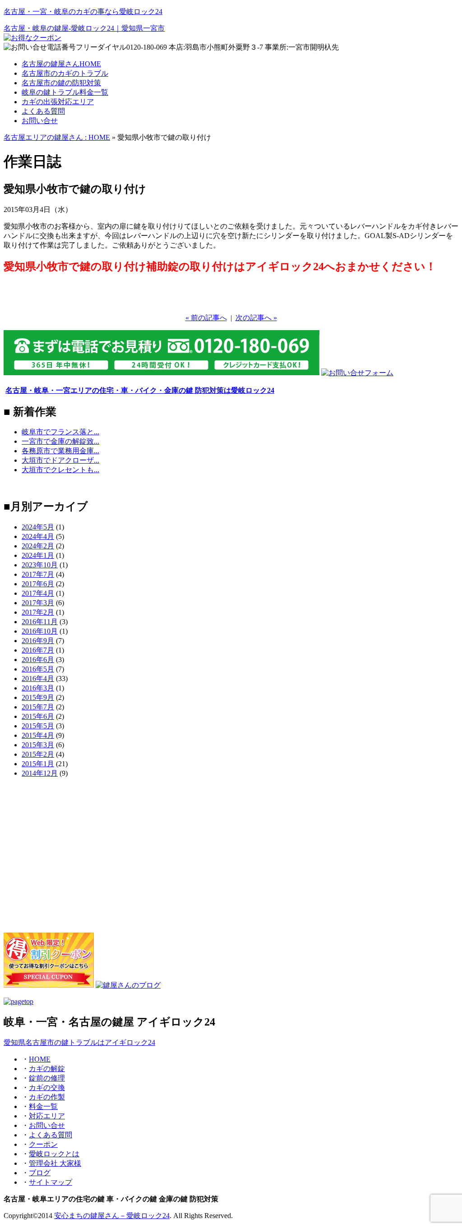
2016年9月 (38, 640)
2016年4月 (38, 678)
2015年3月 (38, 745)
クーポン (43, 1144)
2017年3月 (38, 603)
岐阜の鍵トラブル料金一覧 (65, 92)
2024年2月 (38, 546)
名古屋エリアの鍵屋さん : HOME (57, 137)
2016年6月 (38, 659)
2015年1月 (38, 764)
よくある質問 (43, 111)
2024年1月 (38, 555)
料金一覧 (43, 1106)
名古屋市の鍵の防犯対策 (61, 83)
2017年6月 (38, 584)
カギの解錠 (47, 1068)
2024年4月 (38, 536)
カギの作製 (47, 1097)
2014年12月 (40, 773)
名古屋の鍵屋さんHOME (61, 64)
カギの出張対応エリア (58, 102)
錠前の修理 (47, 1078)
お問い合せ (40, 120)
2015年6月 (38, 716)
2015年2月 (38, 754)
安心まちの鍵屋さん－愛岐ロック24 (112, 1215)
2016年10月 (40, 631)
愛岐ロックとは (54, 1154)
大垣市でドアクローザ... (60, 460)
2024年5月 (38, 527)
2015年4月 (38, 735)
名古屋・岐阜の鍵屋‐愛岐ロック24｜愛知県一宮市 (84, 28)
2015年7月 (38, 707)
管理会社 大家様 (55, 1163)
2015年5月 (38, 726)
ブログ (40, 1173)
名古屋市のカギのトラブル (65, 73)
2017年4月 (38, 593)
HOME (40, 1059)
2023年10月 (40, 565)
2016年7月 (38, 650)
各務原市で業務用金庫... (60, 451)
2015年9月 (38, 697)
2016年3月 (38, 688)
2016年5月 (38, 669)
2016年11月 (40, 621)
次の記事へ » (256, 318)
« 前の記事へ (206, 318)
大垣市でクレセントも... (60, 470)
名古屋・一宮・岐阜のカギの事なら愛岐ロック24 (83, 11)
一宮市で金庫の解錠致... (60, 441)
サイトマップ (50, 1182)
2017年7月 (38, 574)
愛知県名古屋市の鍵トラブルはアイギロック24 (79, 1042)
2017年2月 (38, 612)
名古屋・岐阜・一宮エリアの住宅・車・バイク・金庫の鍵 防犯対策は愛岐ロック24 (139, 390)
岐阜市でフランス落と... (60, 432)
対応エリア (47, 1116)
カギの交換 (47, 1087)
